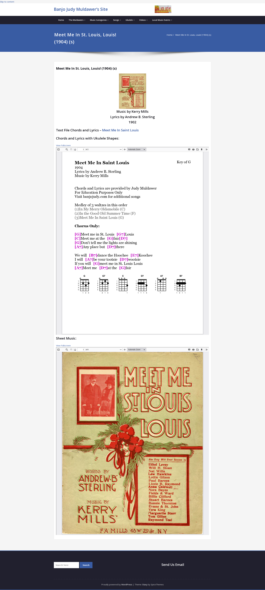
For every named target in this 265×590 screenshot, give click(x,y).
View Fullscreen (63, 145)
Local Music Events (161, 20)
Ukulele (129, 20)
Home (61, 20)
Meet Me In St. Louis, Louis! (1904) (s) (193, 34)
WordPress (126, 584)
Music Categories (98, 20)
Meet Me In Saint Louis (120, 130)
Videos (142, 20)
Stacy (144, 584)
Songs (116, 20)
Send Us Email (172, 564)
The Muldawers (76, 20)
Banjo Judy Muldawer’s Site (81, 9)
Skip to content (7, 1)
